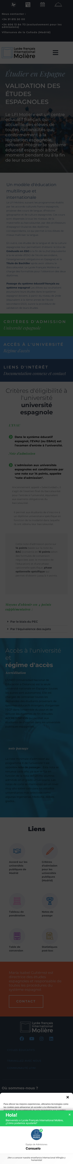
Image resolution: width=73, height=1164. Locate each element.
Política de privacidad (45, 1160)
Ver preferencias (36, 1152)
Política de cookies (24, 1160)
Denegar (36, 1142)
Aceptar (36, 1132)
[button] (67, 1097)
